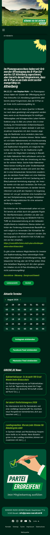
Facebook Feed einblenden (25, 350)
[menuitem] (8, 526)
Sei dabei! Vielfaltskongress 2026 (21, 402)
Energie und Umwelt (31, 275)
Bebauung (18, 275)
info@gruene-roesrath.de (30, 513)
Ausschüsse (8, 275)
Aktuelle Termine (13, 293)
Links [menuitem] (35, 521)
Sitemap (15, 527)
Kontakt (8, 527)
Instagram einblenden (25, 339)
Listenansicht (12, 283)
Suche (22, 527)
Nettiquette (25, 532)
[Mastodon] (21, 521)
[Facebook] (13, 521)
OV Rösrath (8, 36)
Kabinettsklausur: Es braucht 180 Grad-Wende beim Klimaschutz (24, 378)
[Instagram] (17, 521)
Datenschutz (40, 527)
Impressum (30, 527)
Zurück (28, 283)
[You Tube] (25, 521)
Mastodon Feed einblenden (25, 360)
